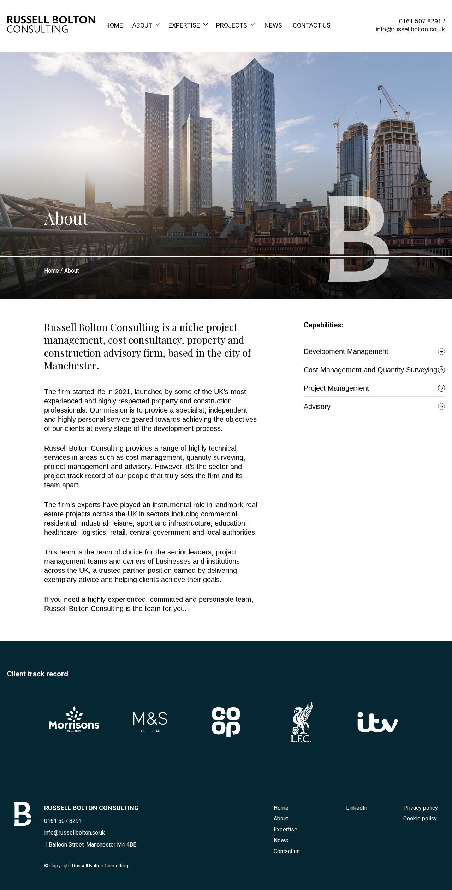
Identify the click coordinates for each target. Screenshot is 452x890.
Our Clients (235, 60)
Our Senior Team (159, 60)
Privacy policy (420, 808)
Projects (231, 25)
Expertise (184, 25)
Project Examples (246, 45)
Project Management (204, 89)
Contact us (312, 25)
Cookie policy (420, 818)
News (273, 25)
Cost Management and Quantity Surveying (370, 370)
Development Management (212, 74)
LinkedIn (356, 808)
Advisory (317, 406)
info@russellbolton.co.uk (410, 29)
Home (114, 25)
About (142, 25)
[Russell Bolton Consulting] (51, 30)
